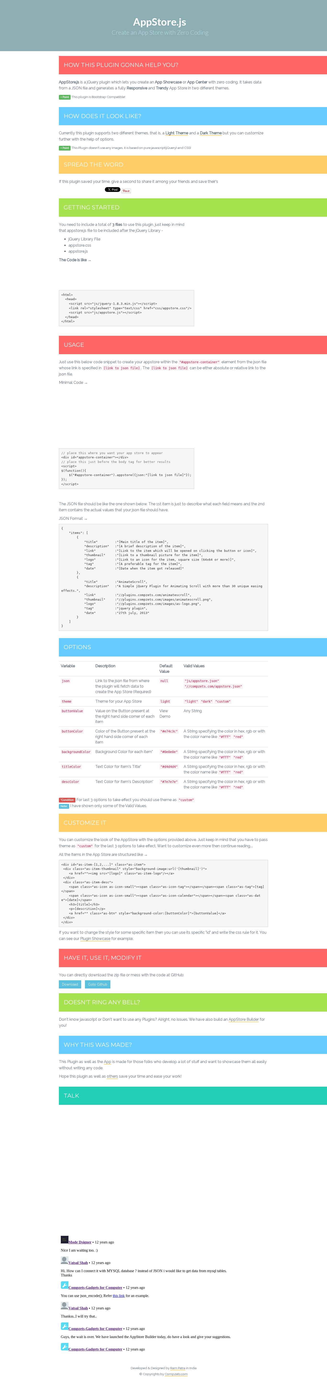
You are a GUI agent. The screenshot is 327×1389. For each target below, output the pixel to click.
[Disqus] (163, 1169)
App (107, 1061)
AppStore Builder (244, 1019)
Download (70, 984)
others (112, 1076)
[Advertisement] (228, 255)
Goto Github (97, 984)
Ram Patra (177, 1368)
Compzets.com (176, 1374)
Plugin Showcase (95, 938)
